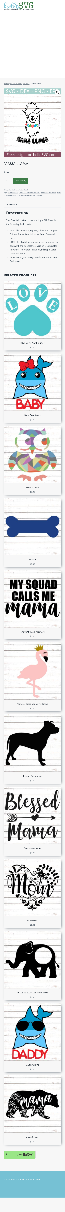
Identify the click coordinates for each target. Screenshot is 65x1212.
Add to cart (20, 180)
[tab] (32, 204)
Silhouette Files (26, 195)
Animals (15, 190)
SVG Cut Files (37, 195)
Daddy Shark (32, 1065)
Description (11, 204)
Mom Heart (32, 920)
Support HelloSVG (20, 1155)
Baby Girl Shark (32, 415)
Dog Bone (32, 559)
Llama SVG (23, 192)
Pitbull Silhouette (32, 776)
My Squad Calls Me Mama (32, 632)
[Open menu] (58, 6)
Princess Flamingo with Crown (32, 704)
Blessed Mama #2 (32, 848)
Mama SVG (45, 192)
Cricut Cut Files (13, 192)
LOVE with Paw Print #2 (32, 343)
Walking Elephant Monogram (32, 992)
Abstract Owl (33, 487)
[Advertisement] (32, 46)
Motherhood (23, 190)
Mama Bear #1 (32, 1137)
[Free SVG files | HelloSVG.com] (20, 6)
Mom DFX (52, 192)
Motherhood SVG (13, 195)
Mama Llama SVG (33, 192)
